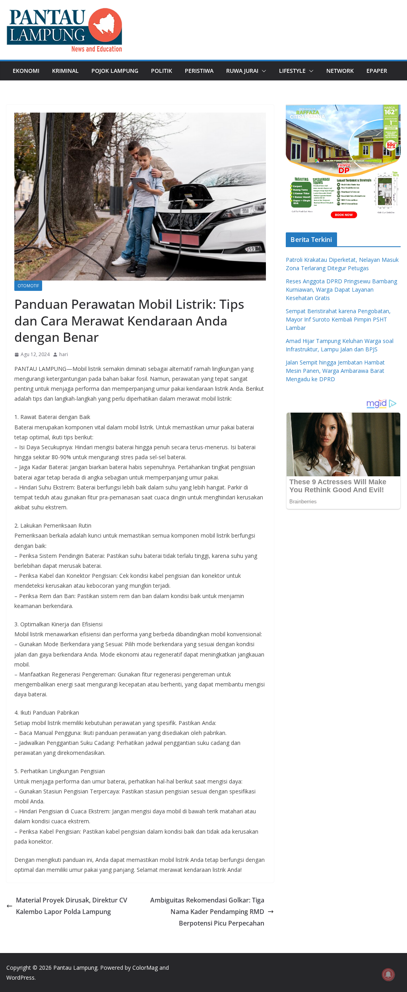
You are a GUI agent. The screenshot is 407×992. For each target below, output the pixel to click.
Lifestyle (292, 70)
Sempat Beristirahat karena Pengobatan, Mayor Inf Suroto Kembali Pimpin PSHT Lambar (338, 319)
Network (340, 70)
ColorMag (145, 967)
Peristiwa (199, 70)
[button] (262, 70)
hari (63, 354)
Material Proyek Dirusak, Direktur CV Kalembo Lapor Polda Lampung (71, 906)
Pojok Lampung (114, 70)
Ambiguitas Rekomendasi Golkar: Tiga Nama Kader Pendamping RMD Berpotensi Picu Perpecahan (207, 912)
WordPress (20, 977)
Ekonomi (26, 70)
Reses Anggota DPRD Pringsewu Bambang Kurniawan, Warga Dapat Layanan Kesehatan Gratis (341, 289)
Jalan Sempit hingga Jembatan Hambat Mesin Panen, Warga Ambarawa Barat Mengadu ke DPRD (335, 371)
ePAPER (376, 70)
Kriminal (65, 70)
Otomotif (28, 285)
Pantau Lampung (75, 967)
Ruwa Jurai (242, 70)
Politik (161, 70)
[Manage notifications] (388, 974)
